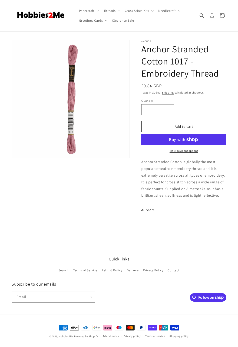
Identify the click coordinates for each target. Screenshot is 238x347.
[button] (88, 11)
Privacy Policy (153, 270)
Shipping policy (179, 336)
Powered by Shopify (86, 336)
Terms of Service (85, 270)
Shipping (168, 92)
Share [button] (150, 210)
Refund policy (110, 336)
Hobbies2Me (66, 336)
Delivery (133, 270)
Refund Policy (112, 270)
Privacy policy (132, 336)
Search (64, 270)
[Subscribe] (90, 297)
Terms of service (155, 336)
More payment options (184, 150)
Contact (173, 270)
